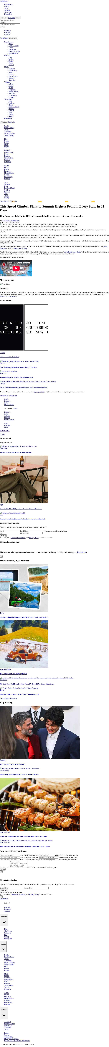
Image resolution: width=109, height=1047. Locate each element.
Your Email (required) (27, 855)
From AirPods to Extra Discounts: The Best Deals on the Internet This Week (22, 519)
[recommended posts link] (24, 611)
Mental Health (13, 91)
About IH (7, 1022)
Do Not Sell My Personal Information (17, 1041)
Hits (5, 929)
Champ (6, 937)
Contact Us (8, 1026)
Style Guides (13, 76)
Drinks (11, 44)
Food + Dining (14, 46)
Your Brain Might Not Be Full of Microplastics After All (16, 377)
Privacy (6, 1033)
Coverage (7, 933)
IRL (5, 935)
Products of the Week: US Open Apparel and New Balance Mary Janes (21, 509)
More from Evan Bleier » (8, 296)
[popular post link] (18, 446)
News (10, 72)
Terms (6, 1029)
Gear (1, 515)
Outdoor (11, 109)
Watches (11, 78)
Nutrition (12, 93)
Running (11, 97)
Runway (11, 74)
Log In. (15, 408)
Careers (6, 1035)
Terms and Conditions (18, 538)
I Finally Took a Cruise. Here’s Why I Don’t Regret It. (19, 694)
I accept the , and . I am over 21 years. (28, 538)
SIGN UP (4, 890)
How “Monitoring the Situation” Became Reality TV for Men (18, 367)
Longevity (12, 90)
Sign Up (3, 535)
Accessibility (8, 1037)
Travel (11, 48)
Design (11, 61)
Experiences (8, 4)
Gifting (11, 116)
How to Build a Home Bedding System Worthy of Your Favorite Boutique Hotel (23, 387)
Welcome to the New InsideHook (9, 357)
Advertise (7, 1027)
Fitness (11, 86)
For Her (11, 111)
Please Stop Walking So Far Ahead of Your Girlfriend (19, 774)
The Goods (8, 12)
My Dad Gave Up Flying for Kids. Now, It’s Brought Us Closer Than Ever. (27, 684)
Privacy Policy (34, 538)
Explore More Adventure (8, 698)
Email (22, 531)
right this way (81, 552)
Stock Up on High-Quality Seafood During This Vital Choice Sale (23, 836)
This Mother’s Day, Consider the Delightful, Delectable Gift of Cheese (25, 846)
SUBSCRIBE (9, 405)
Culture (6, 6)
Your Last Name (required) (29, 860)
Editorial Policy (9, 1024)
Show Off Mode (14, 51)
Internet (11, 65)
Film (10, 57)
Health (11, 88)
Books (11, 59)
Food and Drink (14, 107)
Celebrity (12, 69)
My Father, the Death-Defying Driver (13, 674)
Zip (21, 533)
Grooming (12, 80)
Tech (10, 112)
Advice (11, 84)
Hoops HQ (8, 14)
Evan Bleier (6, 220)
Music (11, 63)
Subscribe (11, 18)
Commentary (13, 70)
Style (6, 8)
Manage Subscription (11, 1039)
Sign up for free (39, 392)
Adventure (12, 49)
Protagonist (8, 938)
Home (11, 105)
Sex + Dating (4, 770)
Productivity (13, 95)
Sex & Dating (13, 53)
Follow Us (4, 18)
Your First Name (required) (29, 857)
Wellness (7, 10)
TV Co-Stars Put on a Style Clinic (12, 764)
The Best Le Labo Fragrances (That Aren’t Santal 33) (16, 452)
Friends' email (4, 867)
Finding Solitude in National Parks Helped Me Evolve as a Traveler (24, 617)
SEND (3, 869)
